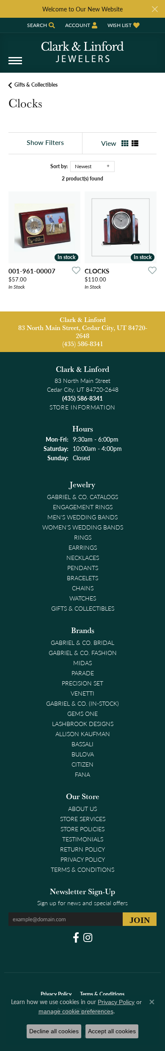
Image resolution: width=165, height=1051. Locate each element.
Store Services (82, 818)
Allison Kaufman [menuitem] (82, 733)
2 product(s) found (82, 178)
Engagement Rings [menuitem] (83, 506)
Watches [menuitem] (82, 598)
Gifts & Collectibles (36, 84)
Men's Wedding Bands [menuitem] (82, 517)
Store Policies (82, 828)
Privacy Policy (82, 859)
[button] (40, 25)
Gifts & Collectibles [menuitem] (82, 608)
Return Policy (82, 849)
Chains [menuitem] (83, 588)
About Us (82, 808)
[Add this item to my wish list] (73, 270)
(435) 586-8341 (82, 343)
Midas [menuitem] (82, 662)
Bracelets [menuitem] (82, 577)
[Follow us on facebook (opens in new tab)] (76, 938)
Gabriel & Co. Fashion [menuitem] (83, 652)
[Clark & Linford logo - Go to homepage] (82, 48)
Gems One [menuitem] (82, 713)
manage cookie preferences (75, 1011)
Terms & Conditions (82, 869)
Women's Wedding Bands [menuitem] (82, 527)
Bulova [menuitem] (83, 754)
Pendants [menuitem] (82, 567)
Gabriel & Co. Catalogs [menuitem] (82, 496)
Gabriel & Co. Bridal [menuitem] (82, 642)
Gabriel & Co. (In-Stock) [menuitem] (82, 703)
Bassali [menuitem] (83, 744)
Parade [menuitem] (83, 673)
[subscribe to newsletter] (140, 919)
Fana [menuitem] (82, 774)
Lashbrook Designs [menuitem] (82, 723)
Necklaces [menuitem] (82, 557)
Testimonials (82, 839)
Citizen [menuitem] (83, 764)
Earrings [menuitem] (83, 547)
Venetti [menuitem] (82, 693)
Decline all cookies (54, 1031)
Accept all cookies (112, 1031)
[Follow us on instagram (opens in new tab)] (87, 938)
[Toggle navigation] (15, 65)
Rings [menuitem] (82, 537)
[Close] (154, 9)
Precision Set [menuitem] (82, 683)
